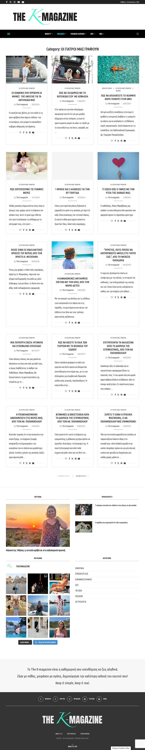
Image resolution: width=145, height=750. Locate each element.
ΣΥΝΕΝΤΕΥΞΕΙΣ (81, 573)
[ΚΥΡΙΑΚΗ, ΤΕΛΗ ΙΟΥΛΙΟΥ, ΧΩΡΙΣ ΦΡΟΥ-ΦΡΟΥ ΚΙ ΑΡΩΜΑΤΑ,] (59, 583)
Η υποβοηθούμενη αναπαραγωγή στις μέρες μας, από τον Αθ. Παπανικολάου (26, 418)
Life (91, 34)
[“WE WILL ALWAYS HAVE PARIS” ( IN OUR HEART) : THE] (16, 583)
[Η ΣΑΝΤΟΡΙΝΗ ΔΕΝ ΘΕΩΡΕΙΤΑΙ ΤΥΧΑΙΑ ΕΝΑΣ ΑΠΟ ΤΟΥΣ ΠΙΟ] (38, 605)
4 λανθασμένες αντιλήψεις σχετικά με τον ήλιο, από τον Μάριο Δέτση (72, 282)
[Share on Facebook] (23, 132)
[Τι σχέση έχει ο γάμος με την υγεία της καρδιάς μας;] (118, 166)
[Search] (137, 34)
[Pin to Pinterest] (30, 132)
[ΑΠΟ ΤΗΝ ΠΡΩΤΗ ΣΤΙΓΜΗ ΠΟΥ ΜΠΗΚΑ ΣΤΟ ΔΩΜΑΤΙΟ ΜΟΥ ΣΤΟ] (59, 605)
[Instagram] (14, 2)
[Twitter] (10, 2)
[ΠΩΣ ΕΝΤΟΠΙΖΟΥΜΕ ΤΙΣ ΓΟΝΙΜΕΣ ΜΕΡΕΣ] (26, 166)
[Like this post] (20, 132)
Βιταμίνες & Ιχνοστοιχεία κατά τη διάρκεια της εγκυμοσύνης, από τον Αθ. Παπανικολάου (72, 418)
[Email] (23, 2)
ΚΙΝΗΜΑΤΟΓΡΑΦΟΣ (83, 579)
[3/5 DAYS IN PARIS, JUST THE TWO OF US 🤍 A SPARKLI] (38, 583)
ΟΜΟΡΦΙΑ (79, 568)
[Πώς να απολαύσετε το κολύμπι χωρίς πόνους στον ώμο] (118, 70)
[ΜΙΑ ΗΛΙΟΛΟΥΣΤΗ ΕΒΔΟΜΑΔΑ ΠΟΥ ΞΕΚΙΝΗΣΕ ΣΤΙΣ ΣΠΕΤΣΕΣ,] (38, 627)
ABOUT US (59, 734)
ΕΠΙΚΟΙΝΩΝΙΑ (85, 734)
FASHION (79, 596)
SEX (76, 585)
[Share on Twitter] (27, 132)
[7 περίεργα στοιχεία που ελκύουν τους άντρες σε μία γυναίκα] (83, 509)
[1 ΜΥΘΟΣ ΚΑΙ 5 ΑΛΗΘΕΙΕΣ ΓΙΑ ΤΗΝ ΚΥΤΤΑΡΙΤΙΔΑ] (72, 166)
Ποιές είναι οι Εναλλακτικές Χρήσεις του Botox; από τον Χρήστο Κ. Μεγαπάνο (26, 253)
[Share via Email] (33, 132)
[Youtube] (18, 2)
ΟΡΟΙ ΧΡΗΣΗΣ (71, 734)
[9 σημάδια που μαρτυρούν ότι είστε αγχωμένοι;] (83, 527)
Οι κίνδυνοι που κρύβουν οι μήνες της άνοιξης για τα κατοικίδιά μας (27, 96)
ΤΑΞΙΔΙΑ (78, 590)
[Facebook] (7, 2)
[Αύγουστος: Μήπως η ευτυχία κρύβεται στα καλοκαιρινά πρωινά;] (38, 525)
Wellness (61, 34)
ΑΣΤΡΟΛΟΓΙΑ (80, 601)
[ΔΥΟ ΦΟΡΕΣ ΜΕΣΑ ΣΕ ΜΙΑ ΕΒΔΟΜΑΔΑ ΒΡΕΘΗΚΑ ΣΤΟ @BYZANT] (16, 605)
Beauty (48, 34)
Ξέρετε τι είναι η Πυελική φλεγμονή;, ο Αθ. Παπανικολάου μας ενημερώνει (118, 418)
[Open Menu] (8, 34)
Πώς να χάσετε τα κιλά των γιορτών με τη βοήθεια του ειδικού (72, 346)
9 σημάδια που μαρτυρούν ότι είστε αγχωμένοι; (111, 522)
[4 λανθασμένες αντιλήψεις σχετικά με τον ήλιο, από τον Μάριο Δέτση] (72, 255)
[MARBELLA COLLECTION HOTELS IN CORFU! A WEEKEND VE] (16, 627)
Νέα (100, 34)
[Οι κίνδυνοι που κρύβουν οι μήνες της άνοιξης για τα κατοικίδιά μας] (26, 70)
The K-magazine (22, 104)
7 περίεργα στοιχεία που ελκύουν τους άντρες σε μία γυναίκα (115, 505)
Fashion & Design (77, 34)
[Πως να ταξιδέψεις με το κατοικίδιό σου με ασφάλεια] (72, 70)
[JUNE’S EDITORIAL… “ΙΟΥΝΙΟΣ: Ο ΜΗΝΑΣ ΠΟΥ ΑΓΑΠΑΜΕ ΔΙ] (59, 627)
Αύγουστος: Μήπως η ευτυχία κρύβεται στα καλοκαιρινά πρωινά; (35, 550)
